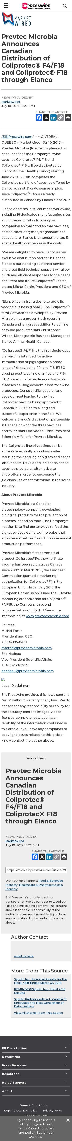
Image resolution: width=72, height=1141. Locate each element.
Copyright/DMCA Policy (20, 1110)
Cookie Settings (36, 1115)
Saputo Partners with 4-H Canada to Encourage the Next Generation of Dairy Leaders (40, 1002)
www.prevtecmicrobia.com (47, 616)
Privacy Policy (53, 1110)
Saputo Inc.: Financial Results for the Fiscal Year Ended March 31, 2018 (40, 981)
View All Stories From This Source (38, 1013)
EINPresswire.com (17, 137)
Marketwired (10, 102)
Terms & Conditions (33, 1105)
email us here (24, 956)
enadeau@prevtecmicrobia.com (27, 671)
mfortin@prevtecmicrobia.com (26, 648)
